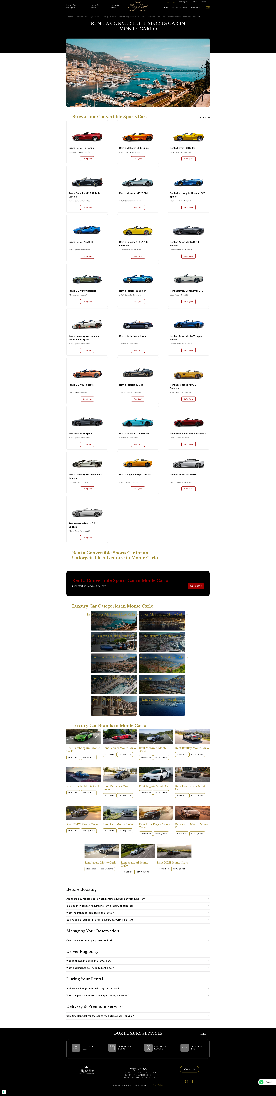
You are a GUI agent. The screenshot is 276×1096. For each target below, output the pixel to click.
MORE (203, 117)
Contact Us (189, 1069)
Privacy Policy (157, 1085)
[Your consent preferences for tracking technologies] (4, 1092)
